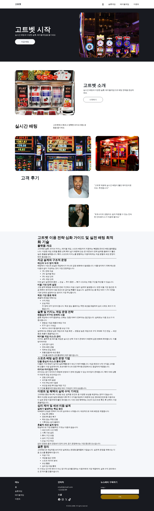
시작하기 (93, 100)
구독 (119, 497)
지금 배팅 (25, 42)
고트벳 (18, 4)
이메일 (103, 487)
